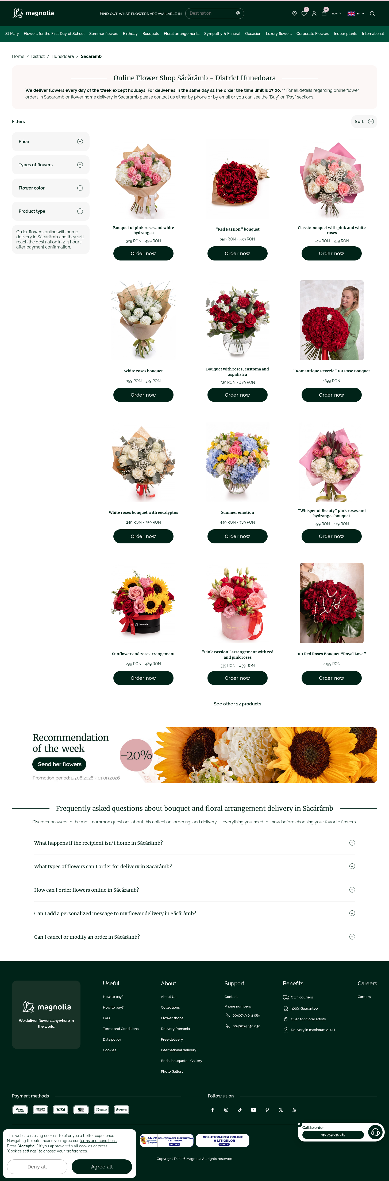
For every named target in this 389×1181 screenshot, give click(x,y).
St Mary (12, 33)
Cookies (109, 1050)
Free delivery (172, 1039)
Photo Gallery (172, 1071)
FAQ (106, 1018)
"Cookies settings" (22, 1151)
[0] (304, 13)
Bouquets (150, 33)
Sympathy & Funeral (222, 33)
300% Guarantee (304, 1008)
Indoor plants (345, 33)
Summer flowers (103, 33)
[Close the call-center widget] (299, 1124)
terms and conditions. (98, 1141)
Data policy (112, 1039)
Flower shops (172, 1018)
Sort (359, 121)
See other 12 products (237, 703)
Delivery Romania (175, 1029)
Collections (170, 1007)
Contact (231, 997)
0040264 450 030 (246, 1026)
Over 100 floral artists (308, 1019)
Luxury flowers (279, 33)
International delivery (178, 1050)
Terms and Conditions (120, 1029)
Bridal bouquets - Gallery (181, 1061)
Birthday (130, 33)
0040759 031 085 (246, 1015)
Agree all (102, 1167)
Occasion (253, 33)
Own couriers (302, 997)
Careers (364, 997)
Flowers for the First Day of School (54, 33)
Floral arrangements (181, 33)
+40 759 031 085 (333, 1135)
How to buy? (113, 1007)
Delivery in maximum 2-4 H (313, 1030)
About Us (168, 997)
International (373, 33)
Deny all (37, 1167)
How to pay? (113, 997)
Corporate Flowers (312, 33)
